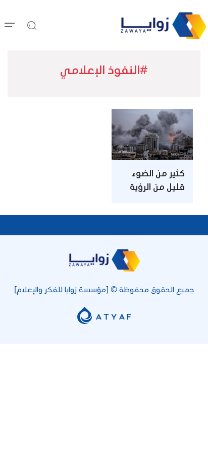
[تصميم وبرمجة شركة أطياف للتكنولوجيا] (104, 315)
